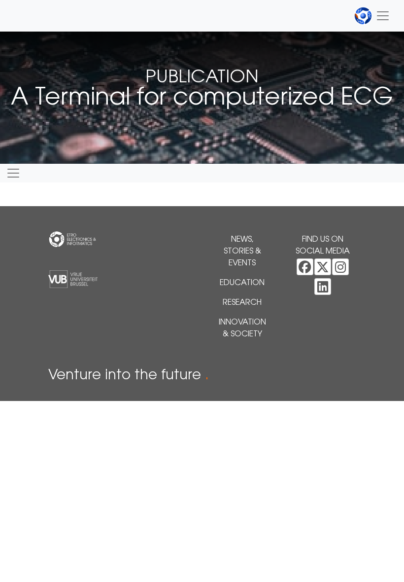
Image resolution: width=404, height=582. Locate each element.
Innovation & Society (242, 328)
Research (242, 303)
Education (242, 283)
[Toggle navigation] (372, 15)
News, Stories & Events (242, 251)
